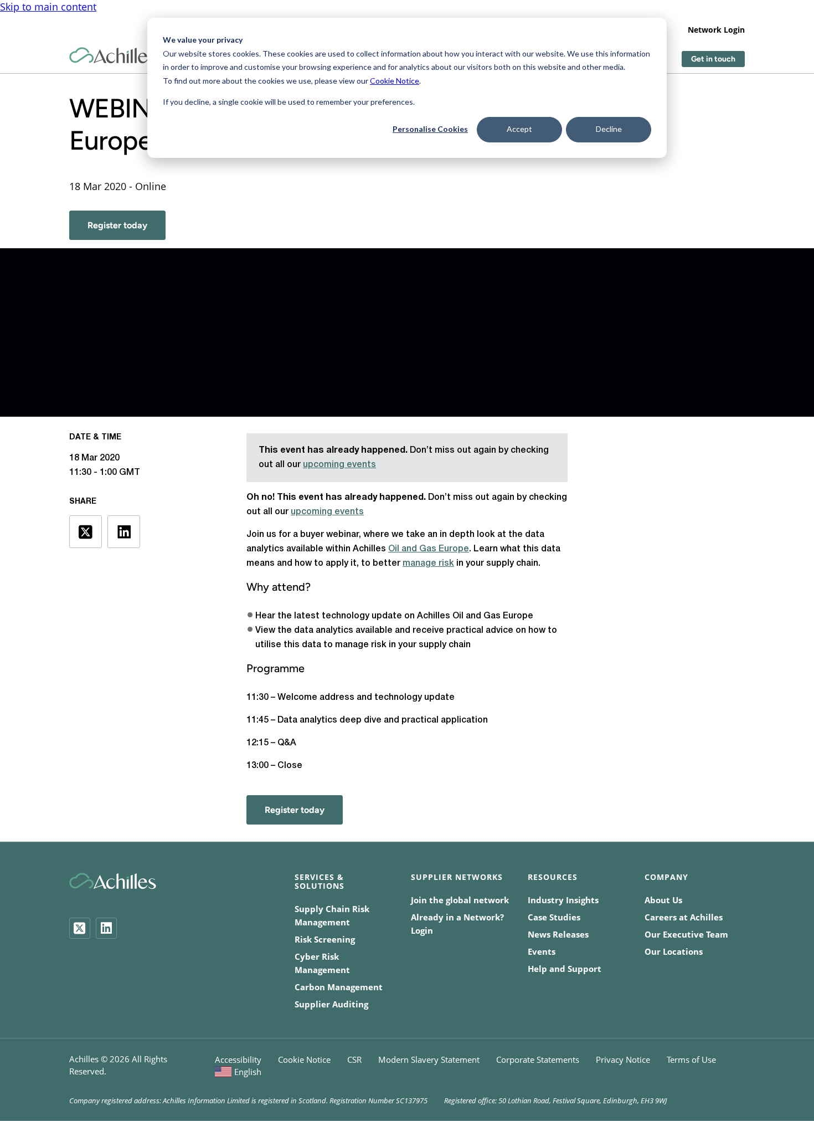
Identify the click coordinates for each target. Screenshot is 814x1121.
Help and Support (564, 968)
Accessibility (238, 1059)
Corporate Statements (537, 1059)
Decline (609, 129)
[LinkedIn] (106, 928)
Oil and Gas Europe (428, 549)
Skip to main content (48, 6)
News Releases (558, 934)
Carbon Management (339, 986)
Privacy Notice (623, 1059)
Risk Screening (325, 939)
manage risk (428, 563)
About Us (663, 899)
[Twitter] (79, 928)
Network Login (716, 29)
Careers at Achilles (684, 917)
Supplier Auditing (331, 1004)
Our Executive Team (686, 934)
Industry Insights (563, 899)
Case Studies (554, 917)
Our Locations (674, 951)
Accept (519, 129)
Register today (117, 225)
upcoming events (339, 465)
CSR (354, 1059)
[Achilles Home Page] (112, 55)
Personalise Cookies (430, 129)
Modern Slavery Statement (429, 1059)
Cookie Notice (394, 80)
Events (541, 951)
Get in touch (713, 59)
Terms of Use (691, 1059)
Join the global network (460, 899)
